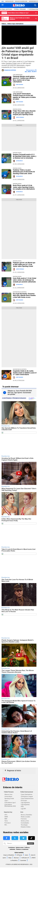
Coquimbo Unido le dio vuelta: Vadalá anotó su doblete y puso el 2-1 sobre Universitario (24, 372)
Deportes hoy (8, 812)
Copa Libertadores (26, 794)
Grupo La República (8, 855)
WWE (6, 816)
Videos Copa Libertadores (15, 23)
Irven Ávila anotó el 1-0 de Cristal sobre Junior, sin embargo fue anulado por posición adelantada (24, 280)
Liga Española (25, 804)
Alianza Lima (8, 794)
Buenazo (16, 857)
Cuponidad (23, 860)
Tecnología (24, 825)
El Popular (19, 855)
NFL (5, 825)
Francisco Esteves (10, 70)
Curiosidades (25, 823)
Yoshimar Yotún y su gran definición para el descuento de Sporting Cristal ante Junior (24, 171)
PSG (22, 806)
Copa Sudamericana (27, 798)
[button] (35, 5)
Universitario (8, 796)
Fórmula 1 (7, 823)
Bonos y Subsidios (26, 814)
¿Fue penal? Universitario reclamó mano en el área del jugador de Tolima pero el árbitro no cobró (24, 96)
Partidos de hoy (9, 1)
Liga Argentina (25, 802)
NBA (5, 819)
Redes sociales (25, 816)
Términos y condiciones (22, 849)
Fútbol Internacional (26, 792)
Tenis (6, 821)
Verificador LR (25, 857)
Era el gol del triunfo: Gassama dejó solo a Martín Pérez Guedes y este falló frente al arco (24, 295)
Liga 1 (6, 800)
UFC (5, 814)
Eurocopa (24, 800)
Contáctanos (11, 847)
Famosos (24, 819)
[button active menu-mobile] (3, 5)
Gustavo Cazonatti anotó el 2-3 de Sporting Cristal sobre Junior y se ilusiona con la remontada (24, 156)
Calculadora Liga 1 (10, 802)
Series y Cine (25, 821)
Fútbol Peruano (20, 9)
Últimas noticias (6, 9)
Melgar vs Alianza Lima (21, 1)
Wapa (9, 857)
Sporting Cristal (11, 63)
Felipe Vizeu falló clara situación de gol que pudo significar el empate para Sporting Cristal (24, 112)
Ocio (21, 812)
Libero (26, 855)
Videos (4, 23)
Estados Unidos (25, 827)
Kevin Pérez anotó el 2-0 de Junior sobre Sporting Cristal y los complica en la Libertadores (24, 187)
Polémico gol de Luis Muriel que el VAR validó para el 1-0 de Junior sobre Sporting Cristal (24, 264)
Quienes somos (20, 847)
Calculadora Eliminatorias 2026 (10, 805)
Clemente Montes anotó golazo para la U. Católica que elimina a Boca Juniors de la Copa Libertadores (24, 79)
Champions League (27, 796)
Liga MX (23, 808)
